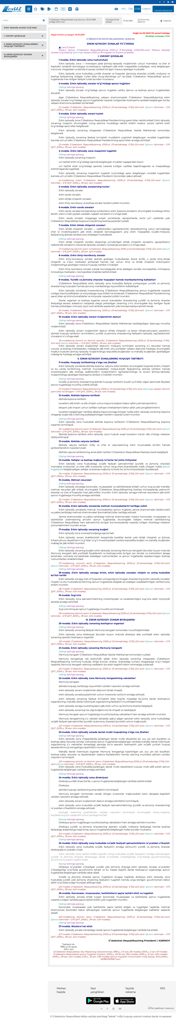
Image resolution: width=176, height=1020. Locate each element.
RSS (162, 988)
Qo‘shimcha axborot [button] (143, 20)
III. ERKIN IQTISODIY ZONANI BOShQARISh (18, 55)
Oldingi (62, 87)
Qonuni (149, 107)
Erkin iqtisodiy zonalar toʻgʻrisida (20, 27)
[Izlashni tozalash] (43, 20)
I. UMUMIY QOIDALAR (14, 36)
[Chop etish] (76, 9)
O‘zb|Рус (146, 9)
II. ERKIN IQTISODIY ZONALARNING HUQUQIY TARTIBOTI (21, 45)
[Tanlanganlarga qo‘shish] (35, 9)
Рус (124, 9)
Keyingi (62, 819)
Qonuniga (78, 52)
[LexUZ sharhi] (49, 9)
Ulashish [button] (167, 21)
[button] (24, 28)
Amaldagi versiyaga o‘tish (157, 36)
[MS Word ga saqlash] (70, 9)
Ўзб (130, 9)
